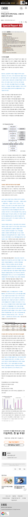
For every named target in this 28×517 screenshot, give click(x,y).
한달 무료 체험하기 (14, 442)
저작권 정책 (20, 496)
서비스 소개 (8, 496)
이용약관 (14, 496)
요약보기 (26, 22)
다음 (24, 469)
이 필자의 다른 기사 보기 (12, 457)
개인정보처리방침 (6, 498)
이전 (15, 469)
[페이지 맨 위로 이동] (25, 489)
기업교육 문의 (14, 500)
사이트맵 (24, 498)
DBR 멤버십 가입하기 (14, 445)
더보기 (19, 22)
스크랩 (24, 22)
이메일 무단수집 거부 (15, 498)
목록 (20, 469)
